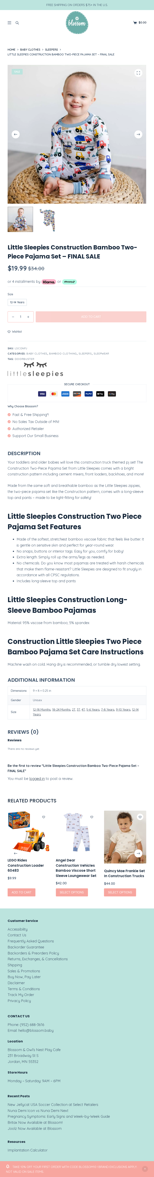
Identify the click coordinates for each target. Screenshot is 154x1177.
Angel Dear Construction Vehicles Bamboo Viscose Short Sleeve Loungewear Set (76, 868)
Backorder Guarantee (26, 947)
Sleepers (85, 353)
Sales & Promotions (24, 971)
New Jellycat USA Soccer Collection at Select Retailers (53, 1104)
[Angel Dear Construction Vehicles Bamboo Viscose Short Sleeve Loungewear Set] (77, 832)
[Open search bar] (17, 23)
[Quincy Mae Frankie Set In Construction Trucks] (125, 837)
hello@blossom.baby (36, 1030)
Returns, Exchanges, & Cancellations (38, 959)
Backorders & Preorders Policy (33, 953)
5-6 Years (93, 709)
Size (10, 294)
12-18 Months (42, 709)
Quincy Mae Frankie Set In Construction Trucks (124, 873)
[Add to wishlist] (44, 817)
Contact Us (17, 935)
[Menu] (9, 23)
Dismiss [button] (145, 1169)
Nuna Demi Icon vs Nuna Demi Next (38, 1110)
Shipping (15, 965)
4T (83, 709)
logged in (37, 778)
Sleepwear (101, 353)
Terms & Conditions (24, 989)
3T (78, 709)
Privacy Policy (19, 1000)
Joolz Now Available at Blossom (35, 1128)
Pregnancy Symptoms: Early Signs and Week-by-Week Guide (59, 1116)
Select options (72, 892)
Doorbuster (24, 359)
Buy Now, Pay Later (24, 977)
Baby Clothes (36, 353)
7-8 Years (107, 709)
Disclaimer (16, 983)
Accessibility (17, 929)
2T (73, 709)
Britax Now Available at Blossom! (35, 1122)
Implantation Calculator (28, 1150)
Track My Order (21, 994)
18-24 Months (61, 709)
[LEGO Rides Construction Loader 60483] (29, 832)
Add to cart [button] (21, 892)
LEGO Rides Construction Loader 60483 (26, 865)
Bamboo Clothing (63, 353)
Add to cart (91, 317)
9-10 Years (123, 709)
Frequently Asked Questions (31, 941)
